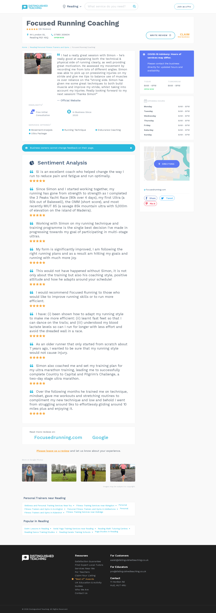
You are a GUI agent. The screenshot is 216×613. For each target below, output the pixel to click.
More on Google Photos (32, 460)
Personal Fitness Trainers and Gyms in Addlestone (91, 509)
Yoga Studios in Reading (106, 531)
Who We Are (82, 589)
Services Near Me (85, 568)
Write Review (159, 35)
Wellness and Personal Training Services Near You (48, 505)
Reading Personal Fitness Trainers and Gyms (49, 47)
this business (184, 35)
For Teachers (82, 572)
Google (100, 437)
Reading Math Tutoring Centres (113, 528)
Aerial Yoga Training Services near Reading (73, 528)
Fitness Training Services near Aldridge (84, 512)
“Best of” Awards (84, 579)
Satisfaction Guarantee (88, 561)
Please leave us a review (53, 450)
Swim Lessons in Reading (36, 528)
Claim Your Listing (85, 575)
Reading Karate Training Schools (75, 532)
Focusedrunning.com (58, 437)
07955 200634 (62, 34)
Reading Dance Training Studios (39, 532)
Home (24, 47)
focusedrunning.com (156, 189)
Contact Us (81, 593)
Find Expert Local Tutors (89, 565)
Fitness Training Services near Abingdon (95, 505)
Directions (168, 164)
